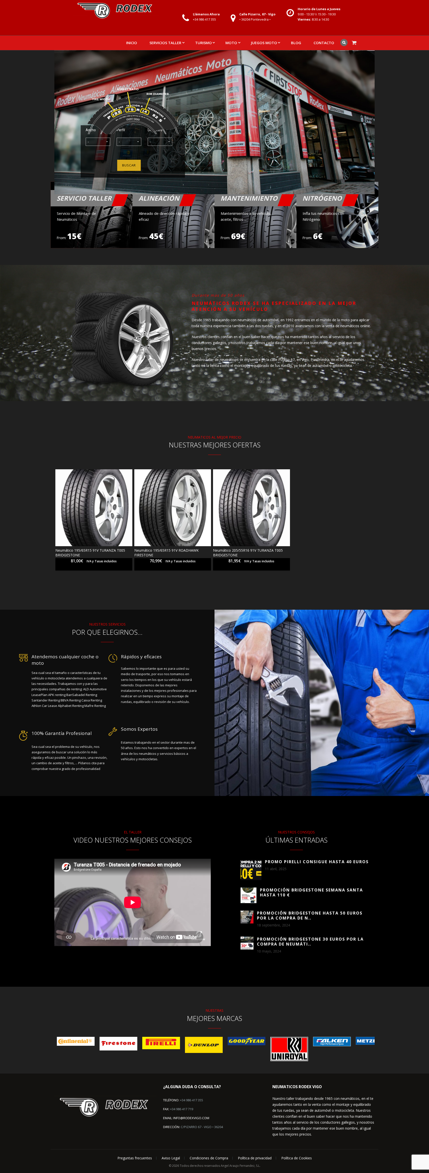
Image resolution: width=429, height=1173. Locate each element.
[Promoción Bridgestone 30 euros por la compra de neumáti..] (247, 943)
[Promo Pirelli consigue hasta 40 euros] (251, 869)
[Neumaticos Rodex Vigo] (115, 10)
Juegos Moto (264, 42)
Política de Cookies (296, 1158)
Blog (296, 42)
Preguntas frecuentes (134, 1158)
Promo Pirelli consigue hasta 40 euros (317, 861)
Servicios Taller (165, 42)
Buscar (129, 165)
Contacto (324, 42)
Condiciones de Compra (209, 1158)
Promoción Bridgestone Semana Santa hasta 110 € (311, 892)
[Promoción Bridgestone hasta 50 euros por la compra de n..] (247, 917)
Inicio (131, 42)
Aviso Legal (171, 1158)
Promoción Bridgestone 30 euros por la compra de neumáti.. (310, 941)
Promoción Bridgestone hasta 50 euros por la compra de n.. (309, 915)
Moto (231, 42)
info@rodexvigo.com (191, 1118)
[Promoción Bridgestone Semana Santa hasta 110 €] (248, 895)
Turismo (203, 42)
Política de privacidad (255, 1158)
